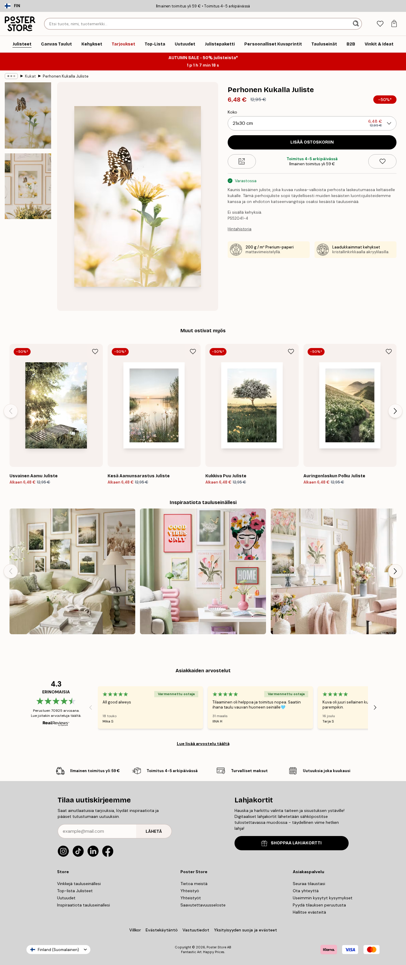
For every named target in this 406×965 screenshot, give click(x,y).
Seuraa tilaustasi (309, 883)
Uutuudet (66, 898)
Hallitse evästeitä (309, 912)
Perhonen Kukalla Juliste (66, 76)
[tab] (380, 24)
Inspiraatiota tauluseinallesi (83, 905)
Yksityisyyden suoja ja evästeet (245, 930)
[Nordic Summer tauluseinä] (72, 571)
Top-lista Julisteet (75, 890)
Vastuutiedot (195, 930)
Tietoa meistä (193, 883)
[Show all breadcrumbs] (11, 76)
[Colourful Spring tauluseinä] (203, 571)
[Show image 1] (28, 115)
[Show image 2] (28, 186)
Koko (232, 112)
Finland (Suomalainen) (58, 949)
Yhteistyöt (190, 898)
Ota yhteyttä (306, 890)
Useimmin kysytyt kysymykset (323, 898)
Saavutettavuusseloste (203, 905)
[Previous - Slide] (11, 411)
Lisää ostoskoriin (312, 142)
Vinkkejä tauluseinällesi (79, 883)
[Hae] (356, 24)
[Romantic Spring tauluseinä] (333, 571)
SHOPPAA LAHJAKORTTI (296, 843)
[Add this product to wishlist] (382, 161)
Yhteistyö (189, 890)
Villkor (135, 930)
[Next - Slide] (395, 411)
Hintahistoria (239, 229)
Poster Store (216, 947)
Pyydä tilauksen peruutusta (319, 905)
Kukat (30, 76)
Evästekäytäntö (162, 930)
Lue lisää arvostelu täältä (203, 743)
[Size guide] (242, 161)
